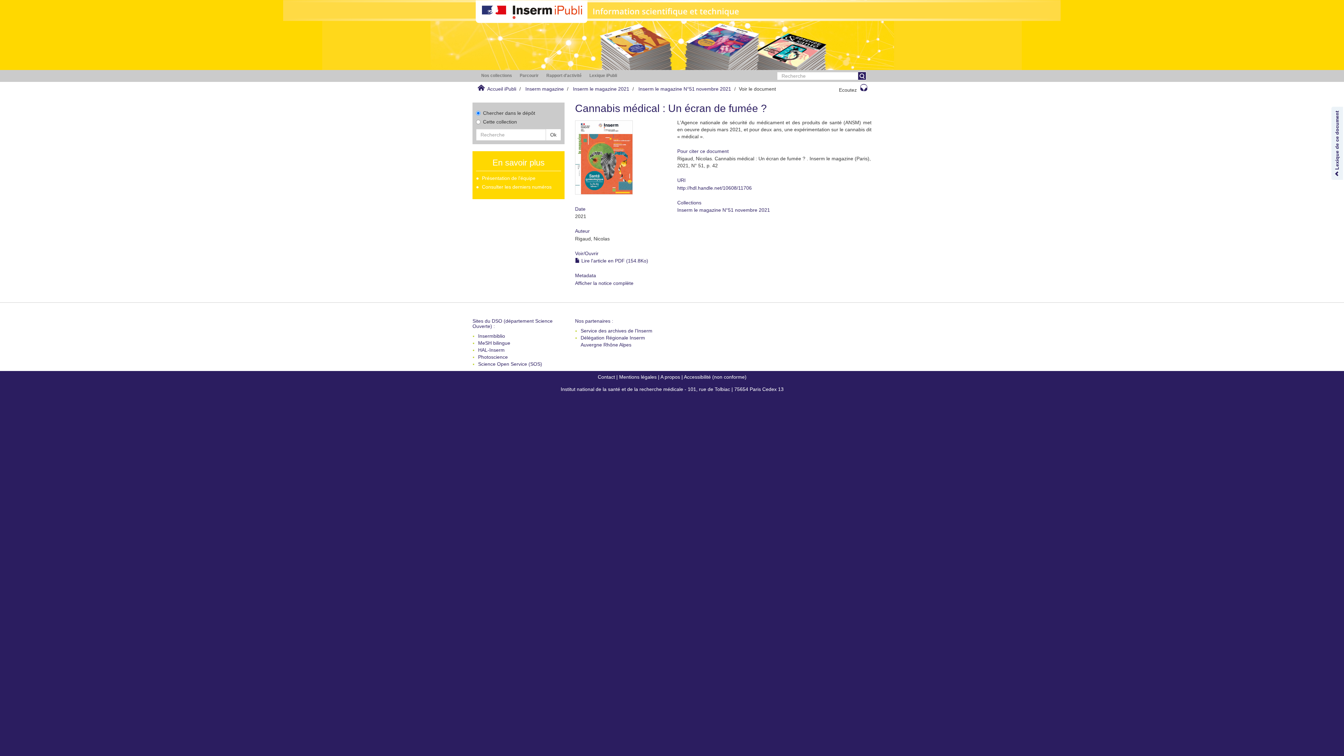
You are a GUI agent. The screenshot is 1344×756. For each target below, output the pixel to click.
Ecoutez (848, 90)
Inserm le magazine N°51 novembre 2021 (684, 89)
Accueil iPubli (501, 89)
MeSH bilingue (494, 343)
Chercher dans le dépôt (509, 113)
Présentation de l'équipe (509, 178)
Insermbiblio (491, 336)
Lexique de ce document (1337, 141)
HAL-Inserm (491, 350)
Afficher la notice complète (604, 283)
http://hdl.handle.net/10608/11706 (714, 188)
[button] (497, 76)
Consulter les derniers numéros (517, 187)
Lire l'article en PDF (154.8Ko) (614, 261)
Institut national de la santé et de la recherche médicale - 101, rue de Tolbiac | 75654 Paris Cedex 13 (672, 389)
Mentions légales (638, 377)
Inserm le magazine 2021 (601, 89)
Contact (606, 377)
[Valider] (862, 76)
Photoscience (493, 357)
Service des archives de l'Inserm (616, 331)
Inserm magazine (544, 89)
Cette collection (500, 122)
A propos (670, 377)
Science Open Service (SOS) (510, 364)
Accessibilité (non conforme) (715, 377)
